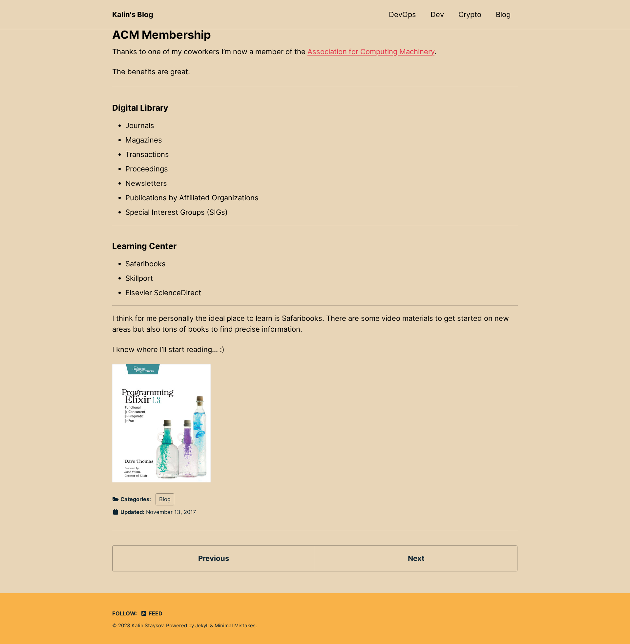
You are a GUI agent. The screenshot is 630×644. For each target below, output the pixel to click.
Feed (154, 613)
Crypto (469, 14)
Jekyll (202, 625)
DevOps (402, 14)
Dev (437, 14)
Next (416, 558)
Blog (503, 14)
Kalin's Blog (132, 14)
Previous (213, 558)
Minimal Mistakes (235, 625)
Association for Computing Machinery (370, 51)
